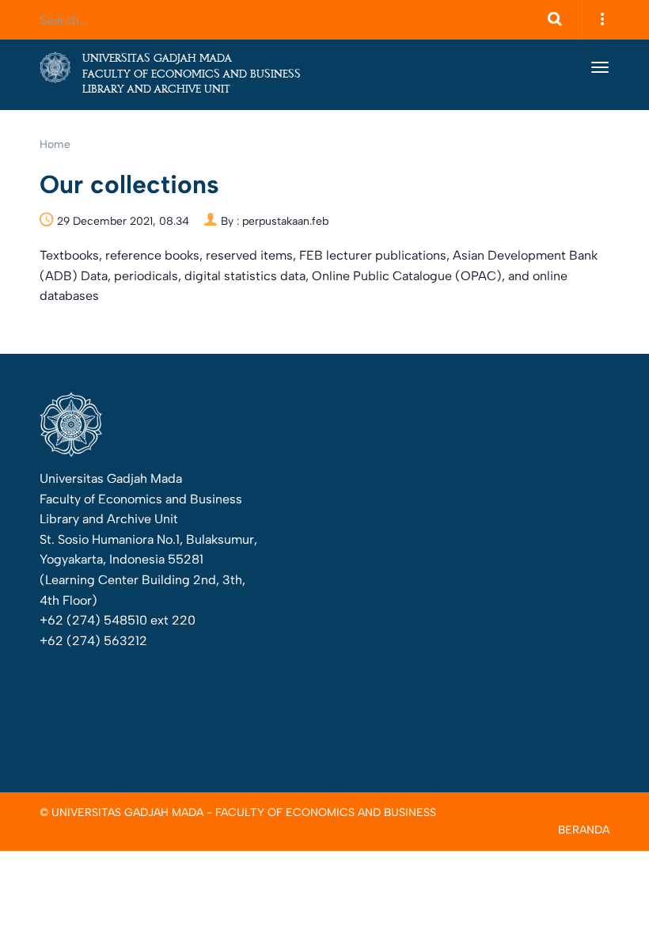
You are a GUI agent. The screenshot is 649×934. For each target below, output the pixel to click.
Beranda (583, 830)
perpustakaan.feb (285, 221)
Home (55, 144)
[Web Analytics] (448, 557)
